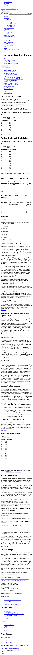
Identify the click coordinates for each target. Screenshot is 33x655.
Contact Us (7, 626)
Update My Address (9, 603)
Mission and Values (9, 625)
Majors (9, 19)
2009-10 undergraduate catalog (14, 472)
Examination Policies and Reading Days (14, 79)
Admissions (7, 611)
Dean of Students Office (10, 612)
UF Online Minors (11, 25)
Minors (9, 20)
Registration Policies (9, 86)
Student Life (7, 43)
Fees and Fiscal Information (11, 80)
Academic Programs (12, 26)
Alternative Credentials (9, 71)
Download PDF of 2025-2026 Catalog (10, 648)
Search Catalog (4, 13)
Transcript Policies (8, 89)
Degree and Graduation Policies (12, 76)
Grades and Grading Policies (11, 84)
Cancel (2, 653)
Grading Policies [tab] (8, 93)
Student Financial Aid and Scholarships (14, 614)
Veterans (6, 618)
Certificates (10, 22)
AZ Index (6, 3)
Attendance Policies (9, 73)
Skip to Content (8, 2)
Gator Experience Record (10, 83)
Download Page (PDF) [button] (6, 642)
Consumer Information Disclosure (12, 600)
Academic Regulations (9, 61)
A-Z (8, 33)
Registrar (6, 51)
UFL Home (7, 6)
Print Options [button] (7, 46)
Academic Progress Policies (11, 70)
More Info (3, 310)
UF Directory (7, 601)
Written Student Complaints (11, 604)
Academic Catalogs (9, 40)
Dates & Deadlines (8, 42)
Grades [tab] (5, 91)
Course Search (10, 32)
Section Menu (4, 66)
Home (5, 59)
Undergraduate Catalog (10, 60)
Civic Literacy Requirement (11, 74)
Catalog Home (7, 5)
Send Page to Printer (6, 637)
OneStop (6, 628)
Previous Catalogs (8, 45)
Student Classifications (9, 87)
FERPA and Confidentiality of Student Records (16, 81)
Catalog (3, 10)
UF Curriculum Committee (10, 615)
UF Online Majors (11, 23)
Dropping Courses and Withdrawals (13, 77)
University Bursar (8, 616)
